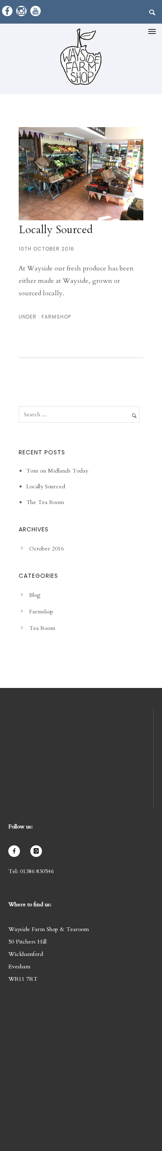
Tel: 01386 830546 (31, 871)
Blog (34, 595)
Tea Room (42, 628)
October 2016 (46, 549)
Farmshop (55, 316)
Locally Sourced (56, 229)
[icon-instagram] (38, 851)
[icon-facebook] (16, 851)
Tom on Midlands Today (57, 471)
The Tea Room (45, 502)
